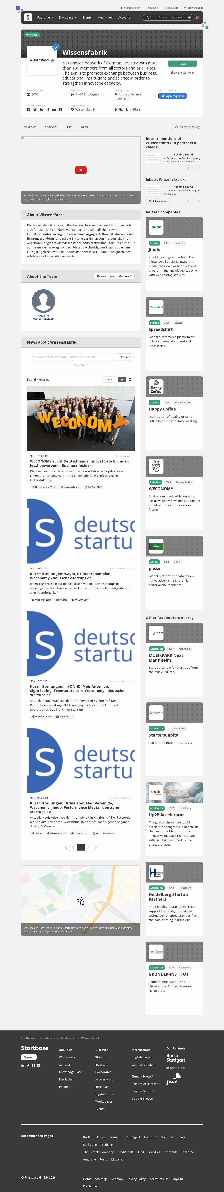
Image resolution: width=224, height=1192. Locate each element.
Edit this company (189, 127)
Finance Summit (143, 1091)
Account (124, 17)
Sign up (28, 1057)
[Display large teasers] (122, 379)
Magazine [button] (43, 17)
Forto (103, 1159)
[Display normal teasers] (130, 379)
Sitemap (101, 1179)
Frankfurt (116, 1137)
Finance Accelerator (146, 1084)
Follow (182, 63)
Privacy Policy (136, 1179)
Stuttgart (133, 1137)
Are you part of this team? (116, 276)
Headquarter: (122, 90)
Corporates (103, 1072)
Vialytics (154, 1152)
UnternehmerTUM (45, 487)
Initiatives (102, 1087)
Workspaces (103, 1101)
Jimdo (38, 833)
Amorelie (89, 1159)
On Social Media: (36, 105)
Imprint (177, 1179)
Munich (100, 1137)
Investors (101, 1065)
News (84, 127)
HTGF (141, 1152)
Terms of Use (159, 1179)
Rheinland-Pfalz (129, 109)
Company (51, 127)
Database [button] (66, 17)
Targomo (187, 1152)
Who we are (67, 1057)
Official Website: (167, 90)
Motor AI (117, 1159)
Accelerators (171, 8)
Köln (164, 1137)
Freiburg (107, 1145)
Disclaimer (90, 1186)
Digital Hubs (104, 1094)
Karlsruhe (90, 1145)
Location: (120, 105)
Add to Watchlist (184, 73)
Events (87, 17)
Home (87, 1179)
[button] (197, 17)
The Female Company (98, 1152)
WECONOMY (95, 487)
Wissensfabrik (193, 8)
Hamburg (150, 1137)
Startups (101, 1057)
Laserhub (170, 1152)
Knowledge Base (70, 1072)
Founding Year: (35, 90)
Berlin (87, 1137)
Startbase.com (132, 8)
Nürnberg (178, 1137)
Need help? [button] (81, 365)
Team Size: (76, 90)
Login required (174, 96)
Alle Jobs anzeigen (158, 200)
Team (68, 127)
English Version (142, 1057)
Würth (63, 599)
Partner (64, 1087)
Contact (64, 1065)
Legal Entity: (78, 105)
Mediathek (105, 17)
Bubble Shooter (143, 1098)
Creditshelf (125, 1152)
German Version (143, 1065)
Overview (30, 126)
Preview (126, 357)
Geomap (117, 1179)
